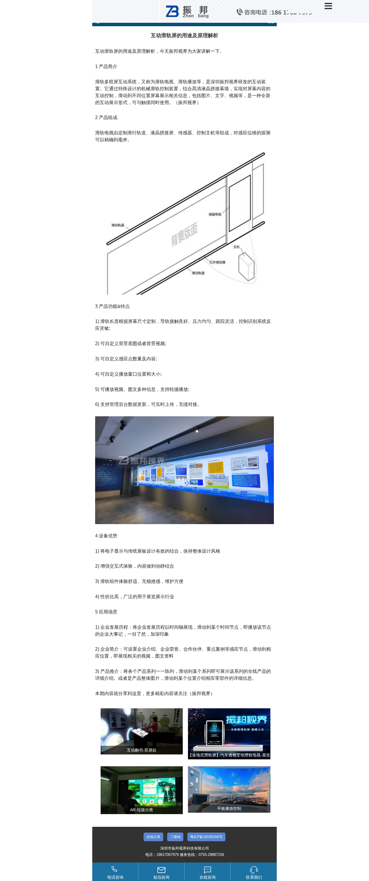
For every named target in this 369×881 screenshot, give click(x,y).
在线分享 (153, 837)
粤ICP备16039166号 (206, 837)
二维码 (175, 837)
